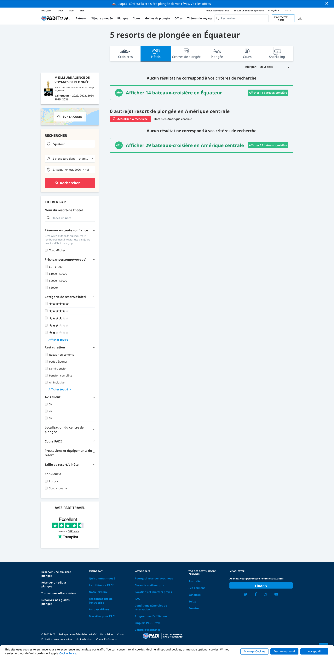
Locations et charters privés (153, 592)
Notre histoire (98, 592)
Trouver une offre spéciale (58, 593)
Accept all (314, 651)
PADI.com (46, 10)
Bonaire (193, 608)
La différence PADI (101, 585)
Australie (194, 581)
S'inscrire (261, 585)
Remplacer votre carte (217, 10)
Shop (60, 10)
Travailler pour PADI (102, 616)
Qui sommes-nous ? (102, 578)
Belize (192, 601)
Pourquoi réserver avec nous (154, 578)
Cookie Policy (67, 653)
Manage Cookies (254, 651)
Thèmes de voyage (199, 18)
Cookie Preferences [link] (106, 639)
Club (71, 10)
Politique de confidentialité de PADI (77, 634)
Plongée (122, 18)
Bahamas (194, 594)
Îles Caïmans (196, 588)
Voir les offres (201, 4)
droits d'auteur (84, 639)
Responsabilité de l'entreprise (100, 600)
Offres (179, 18)
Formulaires (106, 634)
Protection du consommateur (57, 639)
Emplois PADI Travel (148, 623)
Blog (82, 10)
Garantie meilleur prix (149, 585)
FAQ (137, 599)
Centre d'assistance (147, 629)
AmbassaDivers (99, 609)
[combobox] (242, 18)
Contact (121, 634)
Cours (137, 18)
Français (272, 10)
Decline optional (284, 651)
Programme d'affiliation (151, 616)
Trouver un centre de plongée (248, 10)
